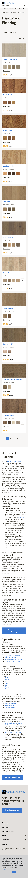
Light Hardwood (10, 707)
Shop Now (6, 71)
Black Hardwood (10, 703)
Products (15, 12)
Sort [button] (20, 38)
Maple (7, 680)
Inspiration (5, 827)
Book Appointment (13, 810)
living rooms (9, 572)
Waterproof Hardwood (12, 661)
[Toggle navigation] (24, 5)
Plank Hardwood (10, 657)
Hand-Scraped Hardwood (13, 659)
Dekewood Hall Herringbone (12, 379)
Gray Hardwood (10, 705)
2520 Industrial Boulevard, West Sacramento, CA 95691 (13, 849)
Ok (14, 872)
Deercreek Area (8, 308)
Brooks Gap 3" (7, 95)
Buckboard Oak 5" (9, 166)
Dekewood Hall (8, 344)
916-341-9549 (5, 5)
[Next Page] (24, 438)
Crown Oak (6, 273)
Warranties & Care (8, 831)
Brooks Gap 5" (7, 130)
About (4, 835)
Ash (6, 685)
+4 (22, 280)
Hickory (7, 689)
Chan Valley (7, 201)
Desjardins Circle (8, 415)
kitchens (21, 518)
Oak (6, 681)
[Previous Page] (4, 438)
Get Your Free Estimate (12, 777)
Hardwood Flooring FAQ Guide (15, 732)
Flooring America (6, 12)
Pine (6, 683)
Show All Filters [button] (9, 32)
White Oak (8, 678)
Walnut (7, 687)
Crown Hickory (8, 237)
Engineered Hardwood (12, 656)
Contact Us (5, 839)
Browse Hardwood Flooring (14, 631)
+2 (22, 422)
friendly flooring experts (15, 461)
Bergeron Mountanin (10, 59)
